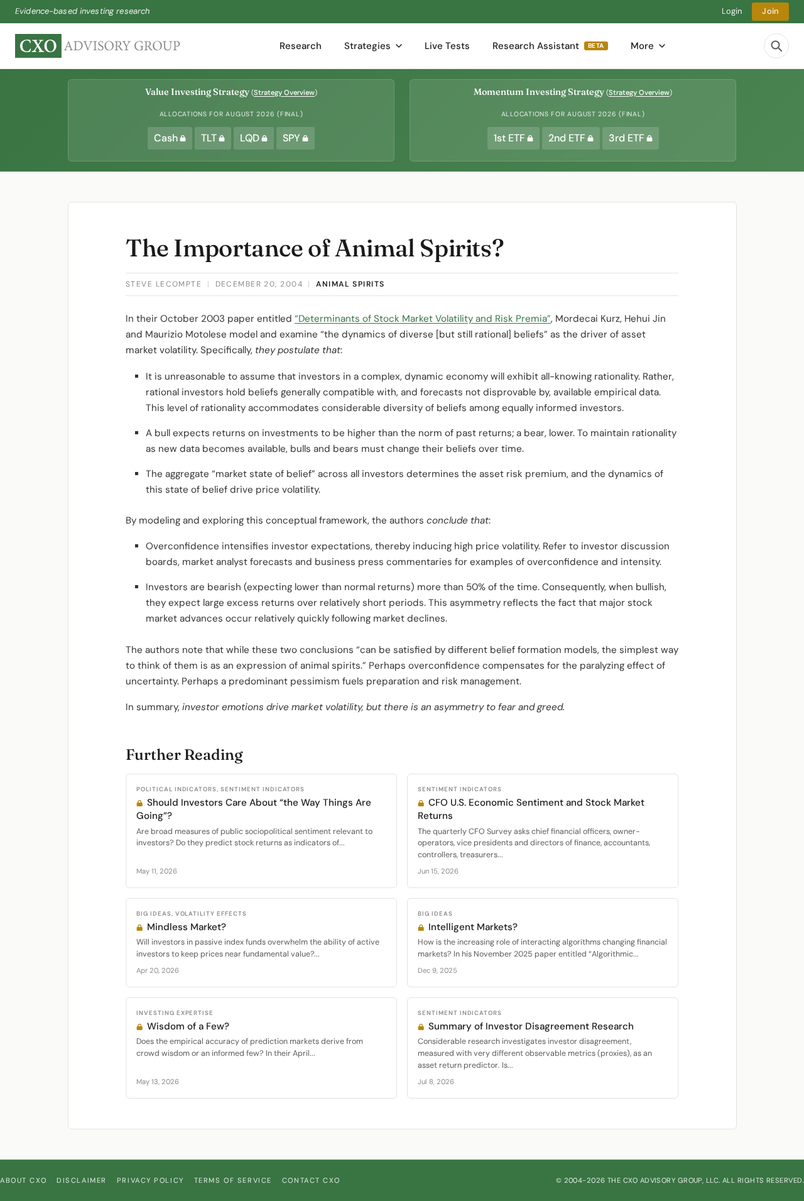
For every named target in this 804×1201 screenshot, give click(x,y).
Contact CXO (311, 1180)
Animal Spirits (350, 284)
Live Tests (447, 46)
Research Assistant (548, 46)
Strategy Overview (284, 92)
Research (301, 46)
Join (770, 11)
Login (732, 11)
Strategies (367, 46)
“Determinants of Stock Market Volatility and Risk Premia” (423, 318)
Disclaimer (82, 1180)
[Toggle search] (776, 45)
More (642, 46)
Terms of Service (233, 1180)
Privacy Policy (150, 1180)
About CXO (23, 1180)
